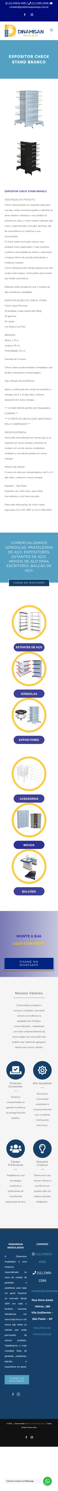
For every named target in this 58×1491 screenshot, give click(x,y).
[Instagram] (18, 1394)
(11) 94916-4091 (17, 3)
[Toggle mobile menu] (51, 30)
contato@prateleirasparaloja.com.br (29, 7)
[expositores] (29, 699)
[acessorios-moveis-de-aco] (29, 757)
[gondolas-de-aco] (29, 652)
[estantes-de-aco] (29, 606)
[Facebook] (13, 1394)
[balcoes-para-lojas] (29, 850)
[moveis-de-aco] (29, 804)
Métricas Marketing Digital (35, 1423)
